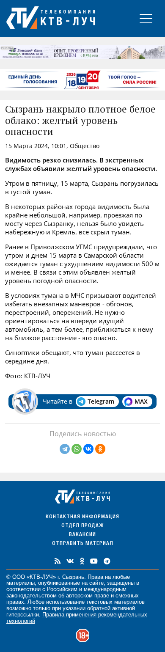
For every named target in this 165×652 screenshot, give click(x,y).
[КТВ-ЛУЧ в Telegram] (107, 561)
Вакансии (82, 535)
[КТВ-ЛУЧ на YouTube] (94, 561)
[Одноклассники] (100, 449)
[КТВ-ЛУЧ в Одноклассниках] (82, 561)
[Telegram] (65, 449)
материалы (20, 583)
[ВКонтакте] (88, 449)
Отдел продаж (82, 526)
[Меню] (146, 18)
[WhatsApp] (77, 449)
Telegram (101, 401)
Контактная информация (82, 517)
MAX (141, 401)
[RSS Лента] (57, 561)
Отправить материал (82, 544)
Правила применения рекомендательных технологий (76, 617)
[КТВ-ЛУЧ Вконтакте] (70, 561)
